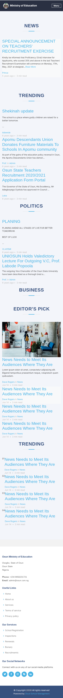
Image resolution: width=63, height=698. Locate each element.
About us (9, 599)
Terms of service (13, 610)
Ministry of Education (23, 5)
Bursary (8, 647)
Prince (5, 72)
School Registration (14, 630)
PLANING (11, 221)
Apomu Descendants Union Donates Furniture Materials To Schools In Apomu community (30, 144)
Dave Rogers (8, 382)
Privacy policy (12, 616)
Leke (4, 195)
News (20, 382)
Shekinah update (18, 111)
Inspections (10, 636)
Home (8, 594)
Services (9, 605)
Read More (30, 66)
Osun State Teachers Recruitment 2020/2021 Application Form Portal (24, 175)
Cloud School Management (37, 693)
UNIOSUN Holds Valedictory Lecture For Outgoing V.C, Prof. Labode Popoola (31, 261)
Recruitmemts (11, 653)
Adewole (6, 132)
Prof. (4, 163)
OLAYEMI (6, 249)
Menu (56, 5)
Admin (12, 163)
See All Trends (10, 527)
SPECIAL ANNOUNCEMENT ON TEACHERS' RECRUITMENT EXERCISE (28, 46)
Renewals (9, 641)
